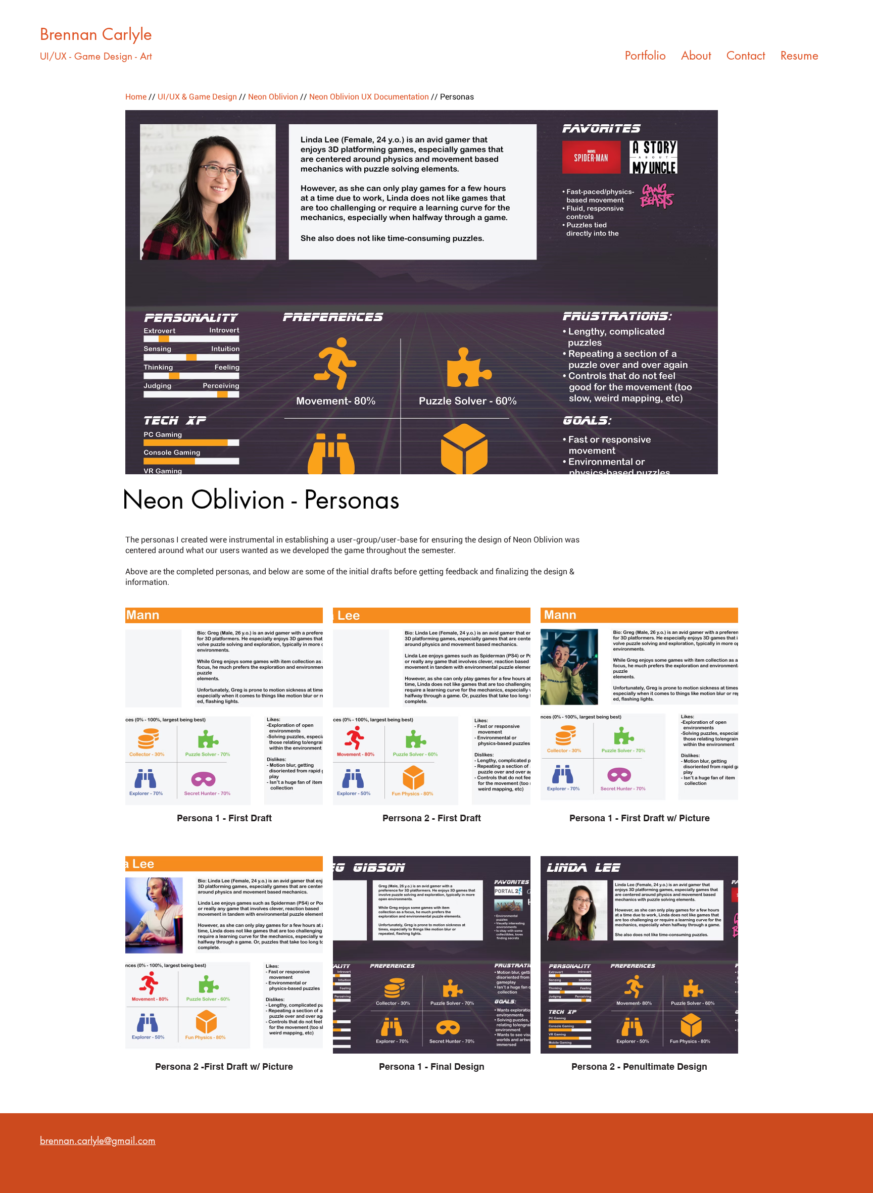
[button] (421, 292)
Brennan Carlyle (96, 34)
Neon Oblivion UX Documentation (369, 97)
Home (136, 97)
